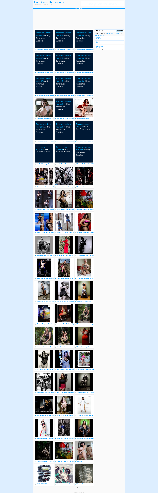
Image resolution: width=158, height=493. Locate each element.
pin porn (99, 46)
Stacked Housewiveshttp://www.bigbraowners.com (72, 49)
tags (98, 42)
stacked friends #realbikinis (85, 141)
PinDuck (110, 33)
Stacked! (79, 461)
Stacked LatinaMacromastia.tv (86, 49)
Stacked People (82, 484)
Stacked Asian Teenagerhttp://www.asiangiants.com (93, 72)
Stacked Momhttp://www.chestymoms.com (70, 72)
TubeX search (99, 35)
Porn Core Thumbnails (49, 2)
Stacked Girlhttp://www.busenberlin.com (49, 141)
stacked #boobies (62, 164)
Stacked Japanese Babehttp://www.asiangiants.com (53, 49)
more (98, 38)
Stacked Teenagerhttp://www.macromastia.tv (50, 118)
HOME (76, 8)
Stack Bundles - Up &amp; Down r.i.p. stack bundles (73, 484)
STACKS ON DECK (42, 484)
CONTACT (81, 8)
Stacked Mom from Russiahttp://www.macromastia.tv (93, 95)
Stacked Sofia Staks (83, 118)
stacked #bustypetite (43, 164)
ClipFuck (118, 33)
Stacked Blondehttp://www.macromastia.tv (50, 72)
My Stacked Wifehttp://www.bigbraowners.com (51, 95)
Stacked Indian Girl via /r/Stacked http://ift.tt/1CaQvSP (93, 164)
